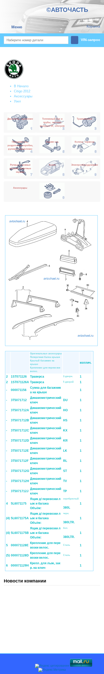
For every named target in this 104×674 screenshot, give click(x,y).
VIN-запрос (90, 40)
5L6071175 (19, 503)
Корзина (93, 26)
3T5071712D (20, 440)
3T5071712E (20, 450)
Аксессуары (23, 96)
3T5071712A (20, 410)
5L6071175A (20, 518)
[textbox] (36, 40)
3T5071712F (20, 461)
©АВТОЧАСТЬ (67, 9)
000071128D (20, 555)
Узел (17, 101)
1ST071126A (20, 382)
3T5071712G (20, 471)
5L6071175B (20, 533)
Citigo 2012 (22, 91)
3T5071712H (20, 481)
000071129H (20, 565)
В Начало (21, 86)
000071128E (20, 545)
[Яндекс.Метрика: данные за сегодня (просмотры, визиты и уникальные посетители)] (52, 670)
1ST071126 (19, 376)
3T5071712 (19, 400)
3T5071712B (20, 420)
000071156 (19, 390)
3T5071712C (20, 430)
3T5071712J (20, 491)
